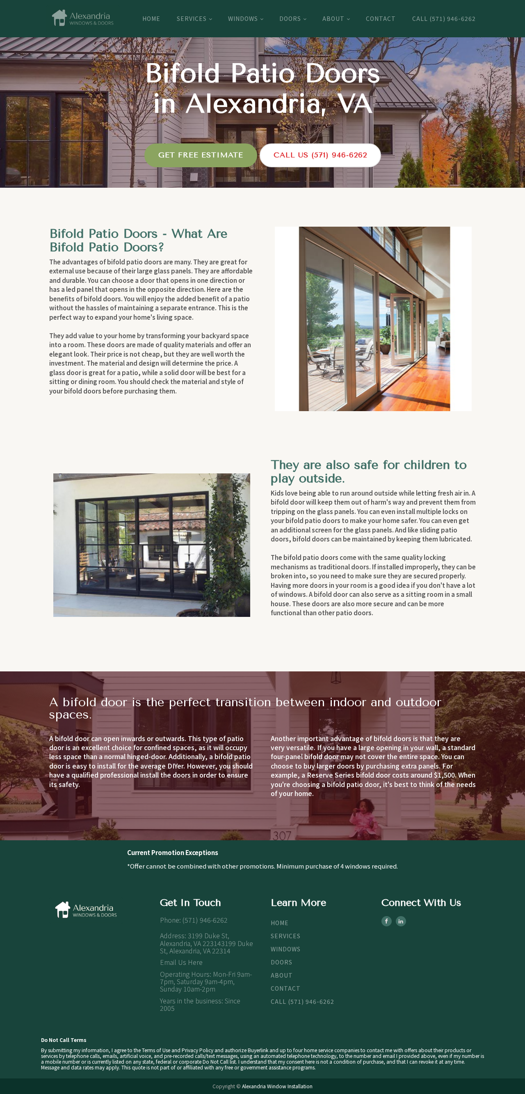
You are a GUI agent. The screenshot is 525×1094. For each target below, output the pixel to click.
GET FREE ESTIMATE (200, 154)
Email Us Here (181, 962)
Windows (243, 18)
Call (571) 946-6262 (444, 18)
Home (151, 18)
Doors (290, 18)
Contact (381, 18)
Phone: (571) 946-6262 (194, 919)
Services (192, 18)
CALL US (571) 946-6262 (320, 154)
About (333, 18)
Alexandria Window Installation (277, 1086)
